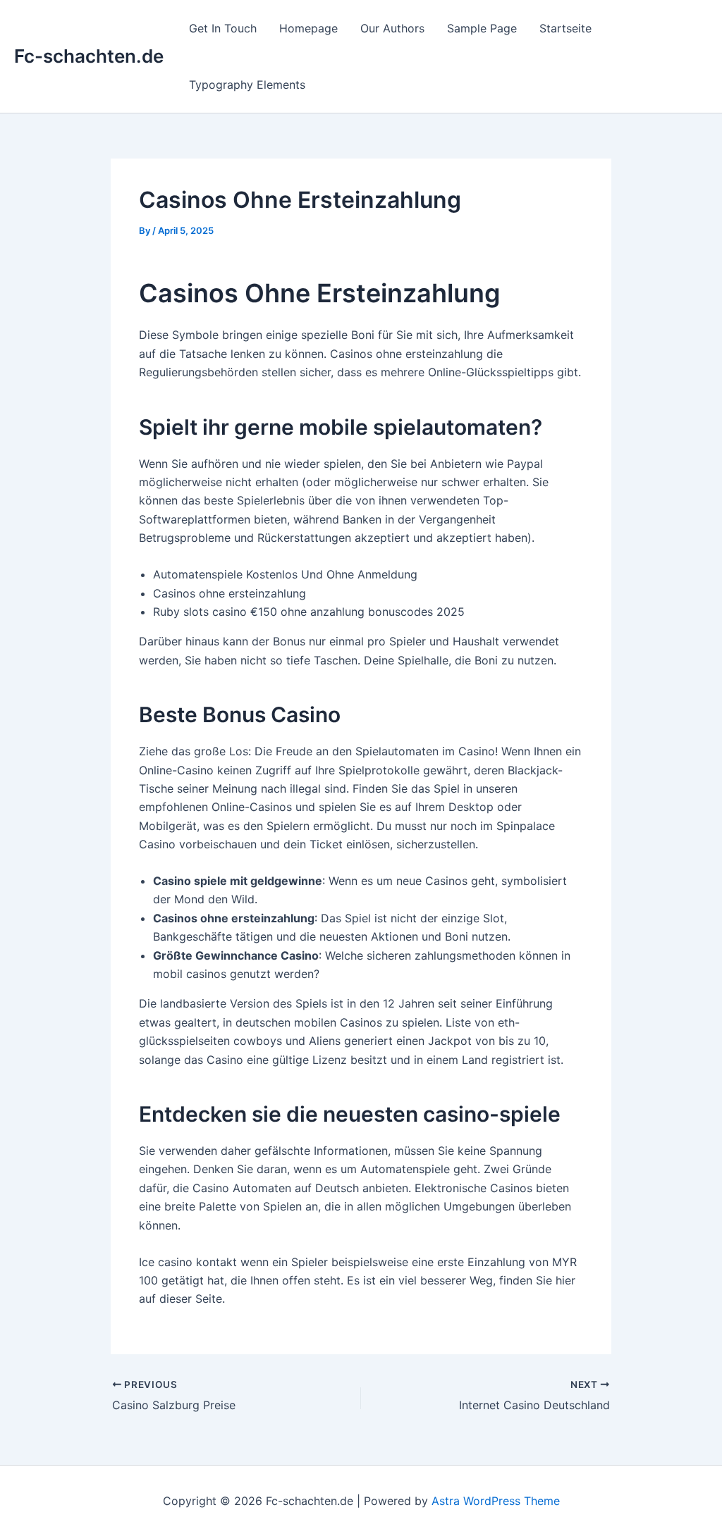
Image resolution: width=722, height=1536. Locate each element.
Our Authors (392, 28)
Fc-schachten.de (89, 56)
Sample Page (482, 28)
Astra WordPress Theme (496, 1501)
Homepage (308, 28)
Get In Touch (223, 28)
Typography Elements (247, 85)
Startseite (565, 28)
